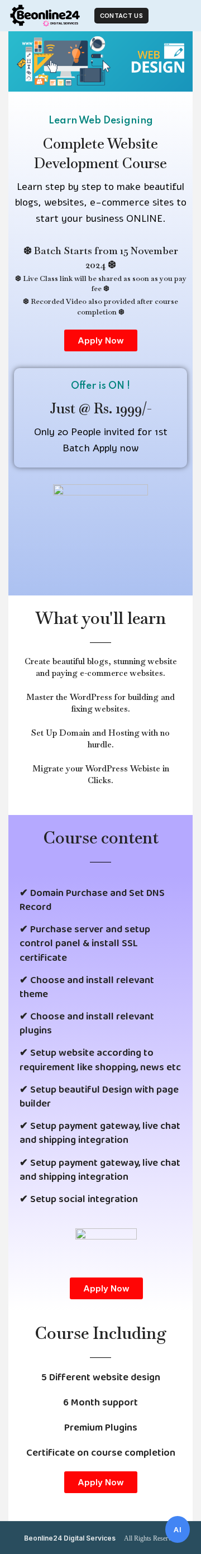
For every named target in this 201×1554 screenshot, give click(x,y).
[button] (100, 340)
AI (177, 1529)
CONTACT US (121, 16)
